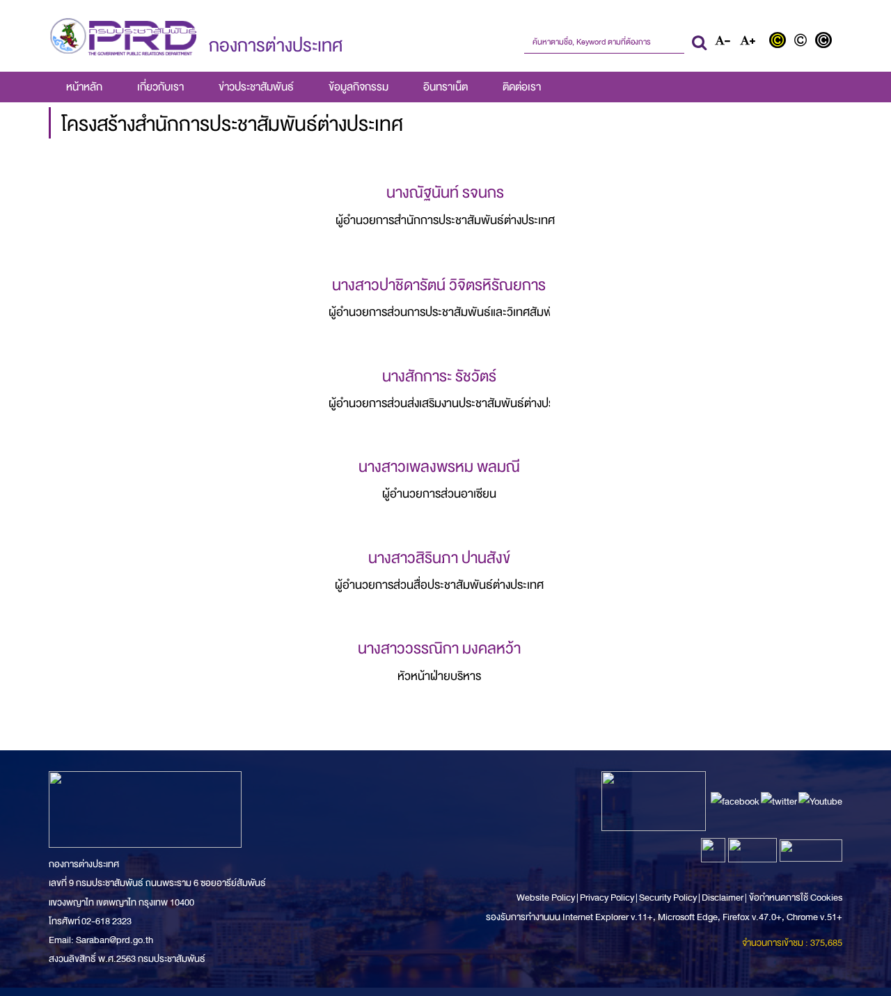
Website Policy (546, 898)
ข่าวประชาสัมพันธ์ (256, 87)
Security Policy (668, 898)
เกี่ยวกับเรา (160, 87)
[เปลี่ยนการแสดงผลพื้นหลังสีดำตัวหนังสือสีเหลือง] (780, 42)
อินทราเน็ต (445, 87)
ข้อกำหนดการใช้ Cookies (795, 898)
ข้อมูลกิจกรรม (358, 87)
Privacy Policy (607, 898)
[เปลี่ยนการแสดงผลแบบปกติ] (803, 42)
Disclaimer (723, 898)
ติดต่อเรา (522, 87)
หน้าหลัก (84, 87)
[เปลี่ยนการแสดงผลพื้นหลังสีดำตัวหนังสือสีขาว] (825, 42)
